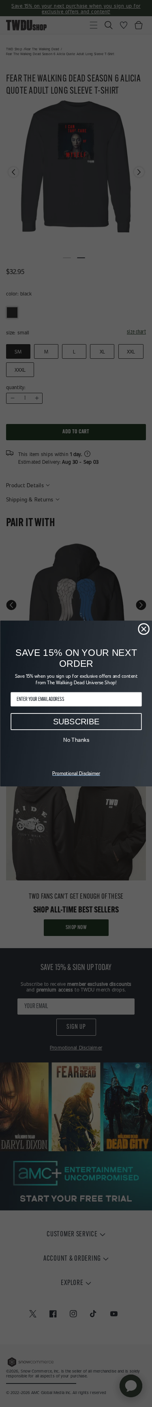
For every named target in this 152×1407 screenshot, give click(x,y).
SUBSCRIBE (76, 721)
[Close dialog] (144, 629)
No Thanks (76, 740)
